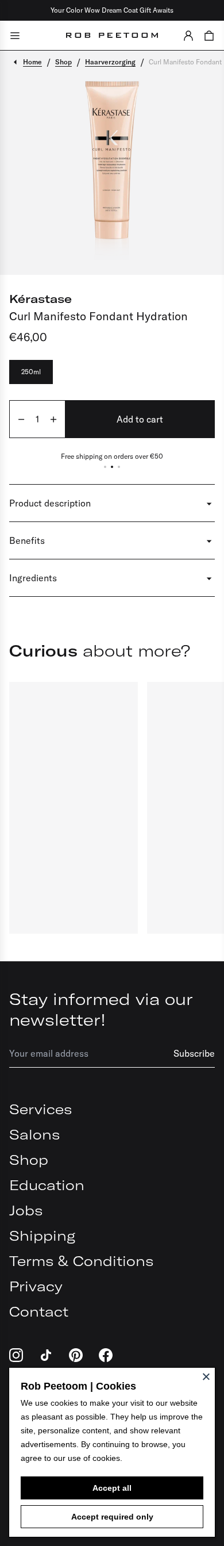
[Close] (206, 1376)
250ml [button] (31, 371)
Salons (34, 1134)
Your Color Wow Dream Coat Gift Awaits (112, 10)
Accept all (112, 1488)
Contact (38, 1311)
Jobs (26, 1210)
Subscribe (194, 1053)
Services (40, 1109)
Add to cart (140, 419)
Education (46, 1185)
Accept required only (112, 1516)
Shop (28, 1159)
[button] (188, 35)
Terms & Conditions (81, 1260)
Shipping (42, 1235)
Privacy (36, 1286)
